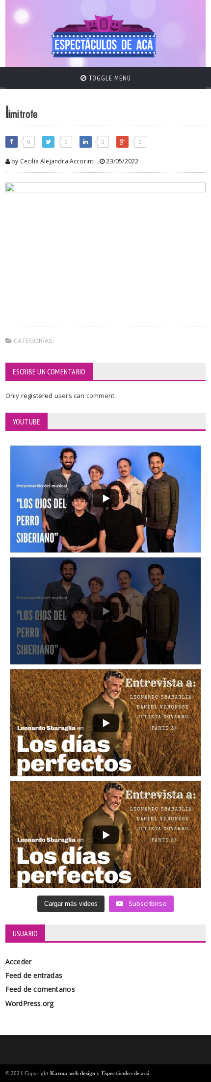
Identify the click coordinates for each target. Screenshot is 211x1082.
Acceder (18, 961)
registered (37, 395)
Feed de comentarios (40, 989)
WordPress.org (29, 1003)
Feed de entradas (33, 975)
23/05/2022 (121, 161)
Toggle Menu (109, 78)
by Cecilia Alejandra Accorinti (52, 161)
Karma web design (73, 1073)
